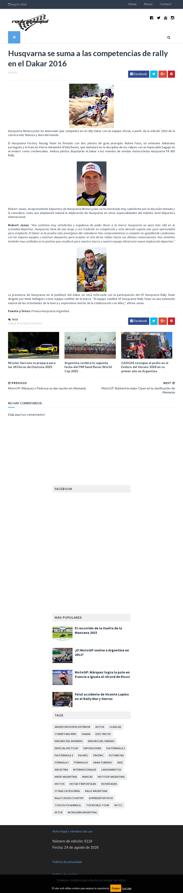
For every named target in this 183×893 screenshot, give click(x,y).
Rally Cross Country (69, 798)
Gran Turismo (102, 762)
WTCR (58, 812)
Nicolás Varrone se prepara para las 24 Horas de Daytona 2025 (32, 365)
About (148, 4)
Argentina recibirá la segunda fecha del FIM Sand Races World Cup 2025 (88, 367)
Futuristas (116, 755)
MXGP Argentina (66, 776)
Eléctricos (103, 733)
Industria (61, 769)
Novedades (109, 783)
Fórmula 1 (62, 762)
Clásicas (115, 726)
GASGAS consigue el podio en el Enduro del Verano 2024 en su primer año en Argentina (144, 367)
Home (132, 4)
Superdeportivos (101, 798)
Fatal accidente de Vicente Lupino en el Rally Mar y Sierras (102, 696)
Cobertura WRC (66, 733)
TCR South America (68, 805)
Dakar (12, 323)
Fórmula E (81, 762)
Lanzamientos (111, 769)
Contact (165, 4)
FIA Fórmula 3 (64, 755)
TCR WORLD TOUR (97, 805)
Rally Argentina (96, 790)
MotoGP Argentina (111, 776)
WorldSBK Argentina (82, 812)
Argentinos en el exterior (72, 726)
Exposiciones (92, 748)
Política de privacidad (67, 862)
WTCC (118, 805)
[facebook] (151, 18)
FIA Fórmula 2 (115, 748)
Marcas (87, 776)
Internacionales (31, 323)
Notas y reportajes (83, 783)
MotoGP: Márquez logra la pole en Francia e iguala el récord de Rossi (102, 674)
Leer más (126, 888)
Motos (59, 783)
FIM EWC (98, 755)
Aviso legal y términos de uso (72, 831)
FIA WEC (83, 755)
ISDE (120, 762)
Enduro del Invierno (69, 741)
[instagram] (172, 18)
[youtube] (165, 18)
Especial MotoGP (66, 748)
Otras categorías (67, 790)
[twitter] (158, 18)
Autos (99, 726)
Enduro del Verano (101, 741)
